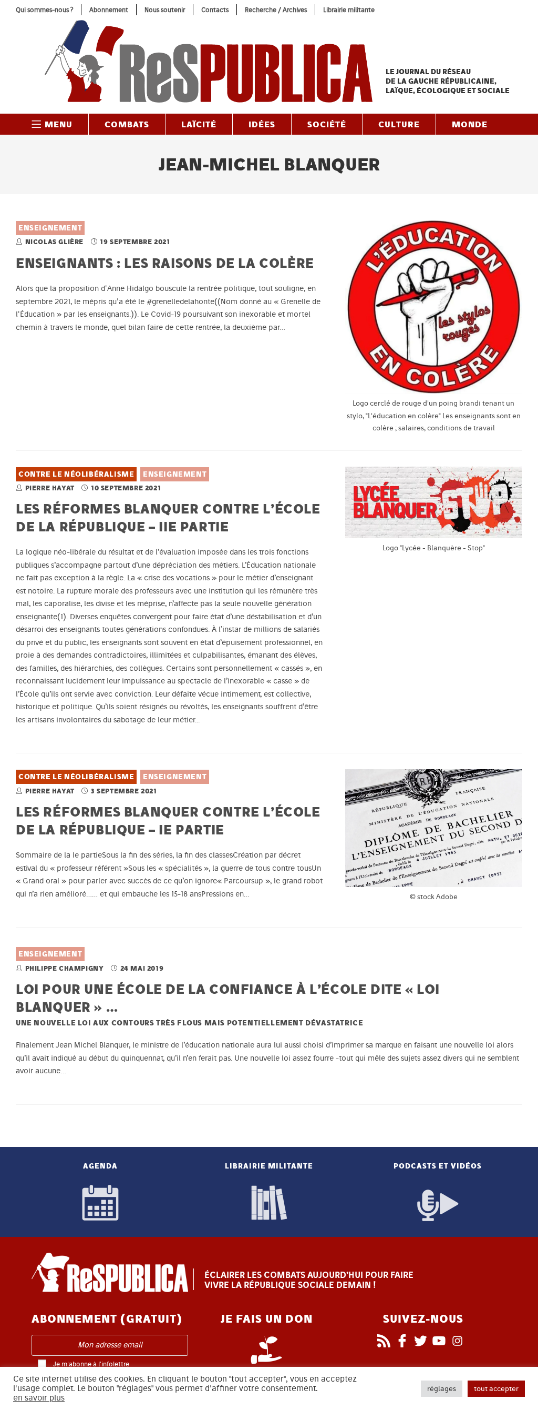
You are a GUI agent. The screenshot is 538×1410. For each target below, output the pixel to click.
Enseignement (50, 228)
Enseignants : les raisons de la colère (165, 263)
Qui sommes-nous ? (44, 10)
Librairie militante (349, 10)
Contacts (215, 10)
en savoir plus (39, 1398)
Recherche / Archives (276, 10)
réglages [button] (441, 1388)
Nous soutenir (164, 10)
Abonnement (108, 10)
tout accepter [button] (496, 1388)
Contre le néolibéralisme (76, 474)
